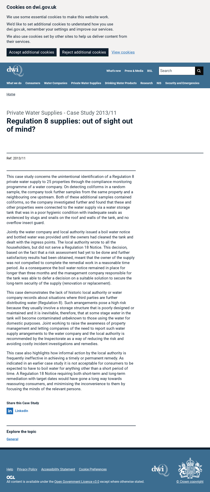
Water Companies (55, 83)
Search (166, 70)
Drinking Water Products (121, 83)
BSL (150, 71)
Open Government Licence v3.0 (76, 482)
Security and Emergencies (182, 83)
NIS (159, 83)
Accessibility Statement (58, 469)
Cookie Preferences (93, 469)
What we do (14, 83)
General (12, 439)
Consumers (32, 83)
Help (10, 469)
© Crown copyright (189, 482)
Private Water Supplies (86, 83)
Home (11, 94)
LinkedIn (21, 411)
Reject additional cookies (84, 52)
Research (146, 83)
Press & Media (134, 71)
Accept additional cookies (31, 52)
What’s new (113, 71)
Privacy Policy (27, 469)
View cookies (123, 52)
